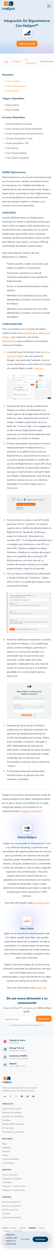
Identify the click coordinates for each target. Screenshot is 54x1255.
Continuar (40, 1239)
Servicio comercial (10, 1209)
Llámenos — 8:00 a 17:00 (13, 1186)
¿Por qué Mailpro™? (11, 1202)
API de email (8, 1128)
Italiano (42, 1228)
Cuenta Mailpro (13, 81)
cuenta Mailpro (30, 333)
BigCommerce (9, 341)
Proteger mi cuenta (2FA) (13, 1190)
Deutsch (7, 1231)
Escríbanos (7, 1182)
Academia (6, 1147)
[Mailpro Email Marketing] (7, 1080)
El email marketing (10, 1159)
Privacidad (25, 1239)
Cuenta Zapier (12, 90)
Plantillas (6, 1120)
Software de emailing (11, 1112)
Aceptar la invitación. (31, 811)
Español (32, 1228)
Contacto (6, 1213)
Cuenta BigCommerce (16, 86)
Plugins (17, 61)
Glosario (6, 1151)
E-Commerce (30, 61)
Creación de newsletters (13, 1116)
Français (13, 1228)
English (23, 1228)
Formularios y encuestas (13, 1132)
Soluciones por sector (12, 1108)
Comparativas (8, 1163)
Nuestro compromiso (11, 1206)
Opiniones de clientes (11, 1217)
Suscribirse (43, 1018)
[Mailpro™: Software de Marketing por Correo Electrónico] (8, 6)
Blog (4, 1143)
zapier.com (41, 987)
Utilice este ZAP (27, 43)
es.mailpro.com (41, 902)
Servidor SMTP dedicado (13, 1124)
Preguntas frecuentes (11, 1178)
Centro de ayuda (9, 1174)
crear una (39, 368)
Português (18, 1231)
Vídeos (5, 1155)
